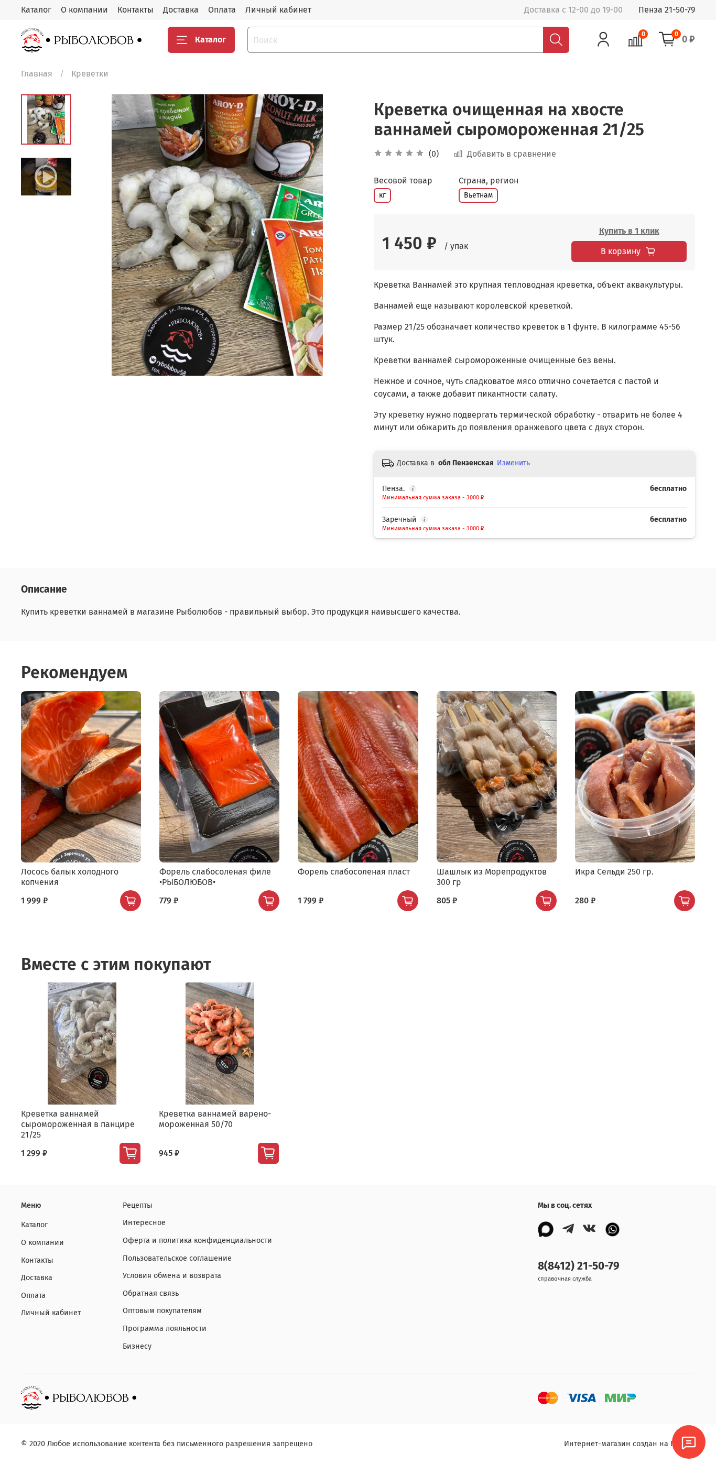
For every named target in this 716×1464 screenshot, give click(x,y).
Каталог (36, 10)
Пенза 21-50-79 (666, 10)
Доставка (181, 10)
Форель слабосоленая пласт (354, 872)
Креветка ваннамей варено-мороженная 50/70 (215, 1119)
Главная (36, 74)
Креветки (90, 74)
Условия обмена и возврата (172, 1275)
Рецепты (138, 1205)
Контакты (135, 10)
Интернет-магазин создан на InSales (629, 1443)
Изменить (513, 462)
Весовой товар (403, 180)
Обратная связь (151, 1293)
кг (382, 195)
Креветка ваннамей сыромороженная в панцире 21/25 (78, 1124)
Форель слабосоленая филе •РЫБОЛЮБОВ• (215, 877)
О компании (84, 10)
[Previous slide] (97, 234)
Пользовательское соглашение (177, 1258)
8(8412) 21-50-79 (579, 1266)
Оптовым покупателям (162, 1310)
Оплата (222, 10)
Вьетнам (478, 195)
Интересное (144, 1222)
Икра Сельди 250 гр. (614, 872)
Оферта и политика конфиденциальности (197, 1240)
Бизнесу (137, 1346)
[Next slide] (337, 234)
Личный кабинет (278, 10)
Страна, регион (488, 180)
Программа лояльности (165, 1328)
